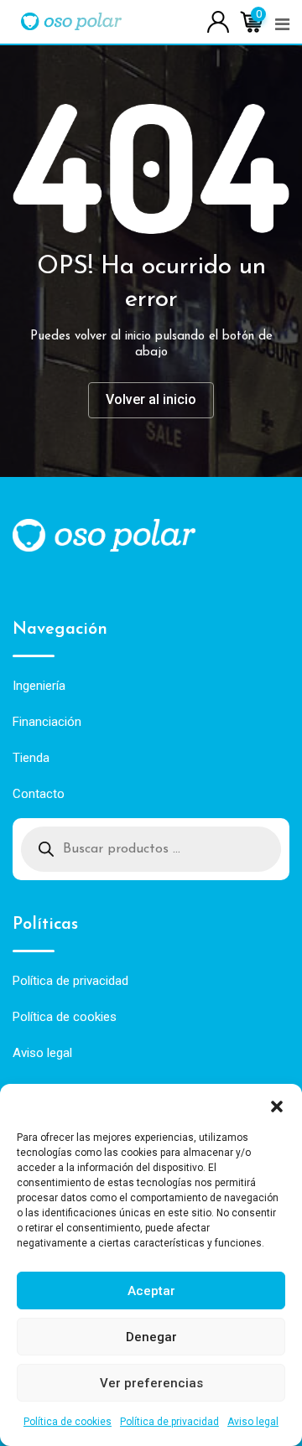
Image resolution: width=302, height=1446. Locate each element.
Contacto (39, 793)
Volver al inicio (151, 399)
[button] (276, 1104)
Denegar (151, 1337)
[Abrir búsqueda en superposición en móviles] (151, 849)
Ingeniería (39, 685)
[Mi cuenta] (218, 21)
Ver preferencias (151, 1383)
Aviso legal (253, 1422)
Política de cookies (67, 1422)
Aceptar (151, 1290)
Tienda (31, 757)
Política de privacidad (169, 1422)
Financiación (47, 721)
